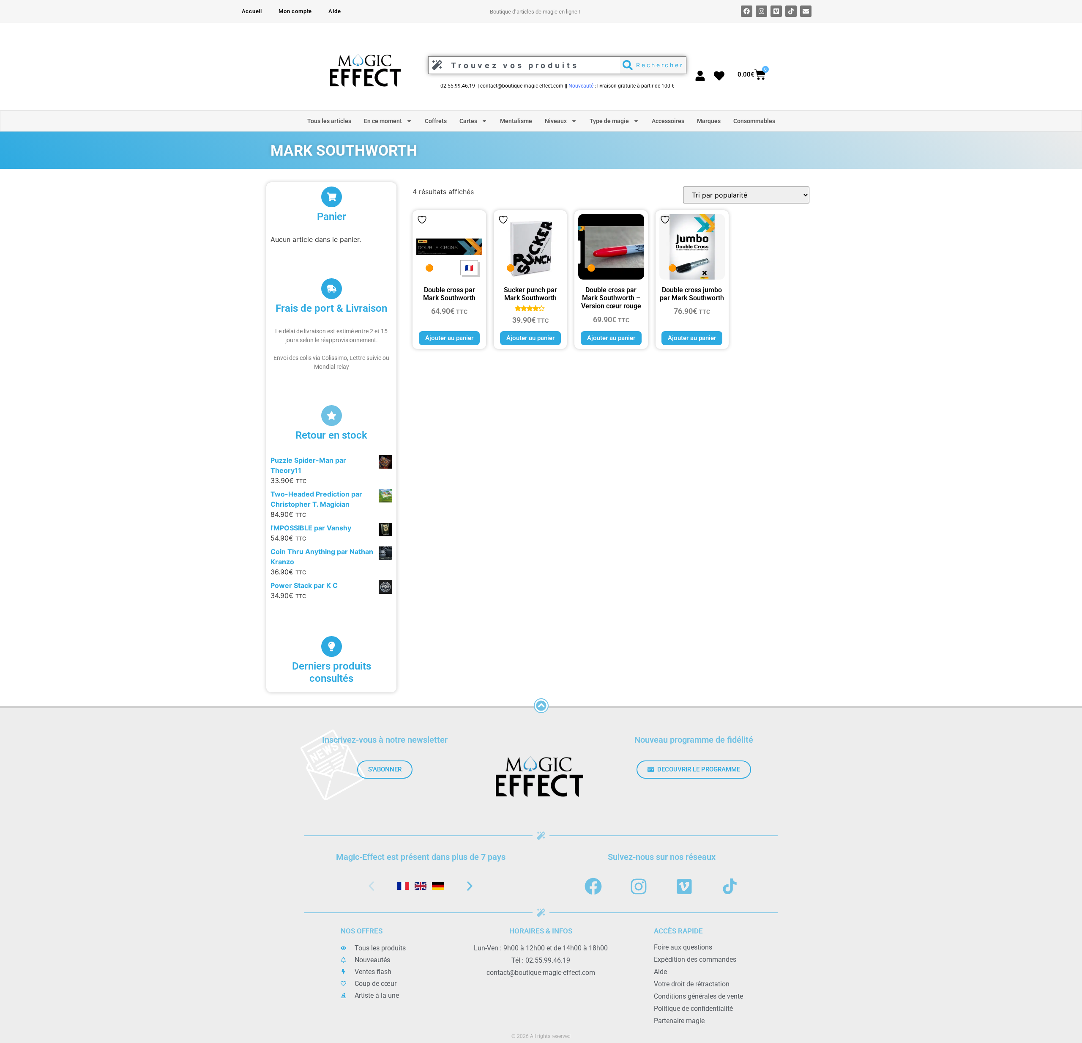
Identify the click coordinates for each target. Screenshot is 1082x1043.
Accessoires (668, 121)
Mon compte (295, 11)
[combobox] (522, 65)
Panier (331, 216)
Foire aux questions (683, 947)
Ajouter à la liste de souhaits (422, 219)
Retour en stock (331, 435)
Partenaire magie (679, 1021)
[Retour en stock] (331, 415)
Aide (334, 11)
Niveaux (556, 121)
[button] (371, 886)
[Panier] (331, 197)
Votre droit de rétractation (692, 984)
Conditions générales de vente (698, 996)
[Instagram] (761, 11)
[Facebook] (746, 11)
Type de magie (609, 121)
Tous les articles (329, 121)
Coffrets (436, 121)
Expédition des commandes (695, 959)
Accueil (252, 11)
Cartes (468, 121)
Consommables (754, 121)
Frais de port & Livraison (331, 308)
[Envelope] (806, 11)
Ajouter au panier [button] (449, 338)
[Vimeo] (776, 11)
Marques (709, 121)
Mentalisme (516, 121)
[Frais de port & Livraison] (331, 288)
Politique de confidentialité (693, 1009)
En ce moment (383, 121)
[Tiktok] (791, 11)
